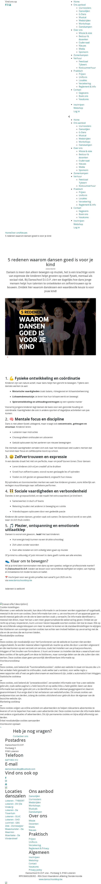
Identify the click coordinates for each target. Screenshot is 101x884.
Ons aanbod (79, 4)
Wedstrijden (85, 20)
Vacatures (84, 99)
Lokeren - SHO (12, 819)
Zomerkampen (81, 55)
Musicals (33, 808)
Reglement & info (87, 86)
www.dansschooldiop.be (20, 580)
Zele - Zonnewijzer (14, 825)
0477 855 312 (11, 760)
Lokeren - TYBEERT (14, 800)
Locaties (83, 80)
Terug (11, 357)
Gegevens (84, 92)
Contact (77, 89)
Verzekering (85, 83)
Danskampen (85, 26)
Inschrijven (34, 857)
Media (82, 48)
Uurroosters (85, 7)
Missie (32, 820)
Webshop (33, 860)
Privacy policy (35, 869)
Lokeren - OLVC (13, 816)
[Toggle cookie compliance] (1, 639)
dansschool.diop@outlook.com (20, 769)
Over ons (78, 29)
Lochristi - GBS (12, 822)
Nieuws (82, 45)
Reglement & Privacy (39, 848)
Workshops (84, 23)
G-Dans (82, 14)
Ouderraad (84, 42)
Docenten (33, 823)
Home (76, 1)
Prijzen (82, 74)
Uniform (83, 77)
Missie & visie (85, 33)
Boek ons (83, 96)
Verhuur (78, 58)
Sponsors (83, 52)
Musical (82, 17)
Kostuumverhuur (87, 67)
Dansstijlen (84, 11)
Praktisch (78, 70)
